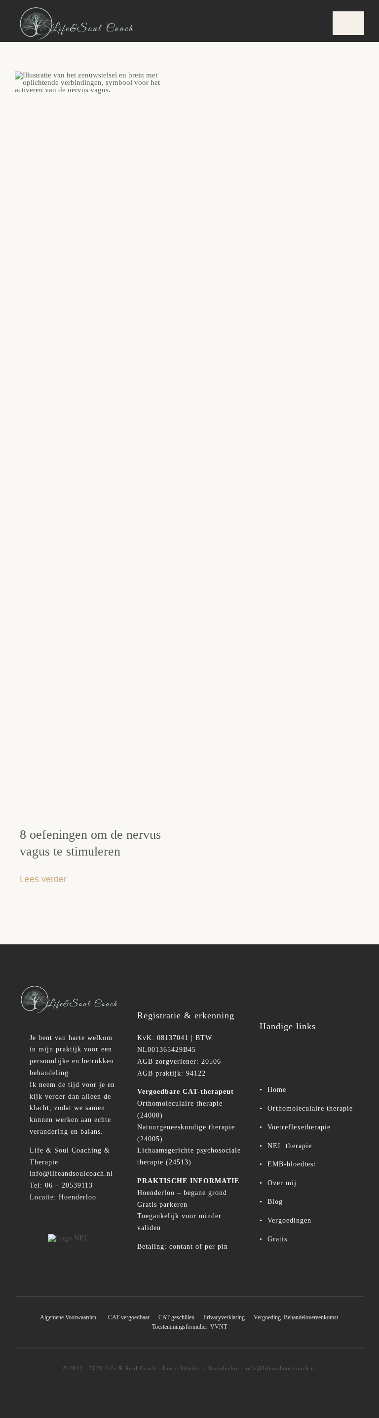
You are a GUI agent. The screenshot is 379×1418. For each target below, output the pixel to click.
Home (275, 1089)
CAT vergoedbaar (129, 1317)
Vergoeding (267, 1317)
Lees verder (43, 879)
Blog (275, 1201)
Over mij (282, 1183)
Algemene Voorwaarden (68, 1317)
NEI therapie (288, 1146)
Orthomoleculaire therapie (310, 1108)
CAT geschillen (176, 1317)
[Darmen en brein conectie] (97, 75)
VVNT (218, 1326)
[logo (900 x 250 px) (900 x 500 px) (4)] (67, 987)
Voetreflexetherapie (299, 1127)
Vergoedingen (289, 1220)
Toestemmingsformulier (179, 1326)
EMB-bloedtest (291, 1164)
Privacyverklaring (227, 1317)
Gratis (277, 1239)
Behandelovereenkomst (311, 1317)
